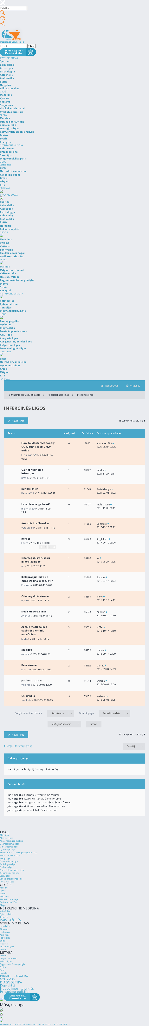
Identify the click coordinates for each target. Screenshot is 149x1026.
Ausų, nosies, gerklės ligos (11, 841)
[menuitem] (133, 385)
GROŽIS (4, 91)
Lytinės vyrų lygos (8, 849)
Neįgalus (4, 943)
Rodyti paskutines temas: (39, 713)
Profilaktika (5, 937)
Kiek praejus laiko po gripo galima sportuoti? (37, 579)
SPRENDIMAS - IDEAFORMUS (55, 1024)
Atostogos (4, 929)
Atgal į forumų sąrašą (19, 746)
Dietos (3, 967)
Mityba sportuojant (8, 958)
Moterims (4, 887)
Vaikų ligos (5, 875)
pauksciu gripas (31, 680)
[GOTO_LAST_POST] (113, 443)
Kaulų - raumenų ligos (10, 855)
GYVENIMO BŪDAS (9, 58)
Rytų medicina (6, 914)
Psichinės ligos (6, 867)
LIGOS (3, 161)
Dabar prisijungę (18, 758)
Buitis (2, 940)
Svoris (2, 970)
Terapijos (4, 917)
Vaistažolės (5, 911)
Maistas (3, 955)
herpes (25, 538)
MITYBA (3, 115)
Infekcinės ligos (85, 394)
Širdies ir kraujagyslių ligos (12, 870)
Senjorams (4, 896)
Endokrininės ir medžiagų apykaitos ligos (18, 852)
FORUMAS (5, 188)
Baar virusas (29, 665)
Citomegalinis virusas (35, 596)
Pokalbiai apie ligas (58, 394)
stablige (26, 649)
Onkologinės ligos (8, 864)
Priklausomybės (7, 946)
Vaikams (3, 893)
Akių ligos (4, 835)
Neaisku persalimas (34, 611)
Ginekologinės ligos (8, 846)
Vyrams (3, 890)
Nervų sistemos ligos (9, 861)
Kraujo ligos (5, 858)
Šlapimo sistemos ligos (9, 873)
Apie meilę (5, 935)
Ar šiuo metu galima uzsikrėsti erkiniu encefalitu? (34, 630)
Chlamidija (28, 696)
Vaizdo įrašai (5, 164)
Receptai (4, 973)
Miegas (3, 905)
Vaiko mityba (6, 961)
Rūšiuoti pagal (99, 713)
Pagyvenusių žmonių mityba (12, 964)
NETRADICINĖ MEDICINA (11, 145)
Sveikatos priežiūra (8, 902)
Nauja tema (18, 420)
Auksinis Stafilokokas (35, 523)
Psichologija (5, 932)
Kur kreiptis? (29, 488)
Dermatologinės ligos (9, 843)
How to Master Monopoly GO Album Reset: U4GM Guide (38, 446)
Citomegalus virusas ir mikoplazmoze (35, 560)
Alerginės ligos (6, 838)
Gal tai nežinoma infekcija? (32, 471)
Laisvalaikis (5, 926)
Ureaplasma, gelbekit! (35, 504)
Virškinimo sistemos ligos (11, 878)
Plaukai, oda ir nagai (9, 899)
